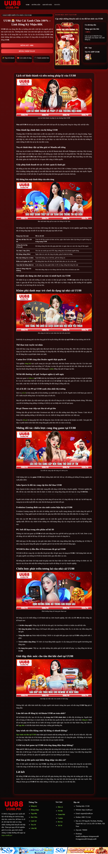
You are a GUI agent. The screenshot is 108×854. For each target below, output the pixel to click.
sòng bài (28, 363)
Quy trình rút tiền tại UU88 (26, 734)
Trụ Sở (33, 825)
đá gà (25, 420)
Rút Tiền (34, 817)
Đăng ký (34, 806)
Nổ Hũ (60, 811)
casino (51, 369)
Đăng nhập (35, 810)
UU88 (27, 4)
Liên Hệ (33, 828)
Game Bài (61, 814)
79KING (52, 494)
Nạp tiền (34, 813)
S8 (89, 492)
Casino (60, 818)
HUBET (60, 494)
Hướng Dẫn (36, 4)
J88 (28, 494)
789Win (39, 494)
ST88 (45, 494)
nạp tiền (21, 725)
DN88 (18, 494)
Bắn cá (60, 807)
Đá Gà (60, 822)
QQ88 (76, 494)
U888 (33, 494)
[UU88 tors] (12, 4)
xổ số (24, 393)
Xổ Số (60, 825)
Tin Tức (57, 4)
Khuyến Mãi (47, 4)
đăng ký (85, 720)
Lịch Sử (33, 821)
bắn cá (31, 378)
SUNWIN (83, 494)
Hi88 (24, 494)
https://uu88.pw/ (7, 835)
